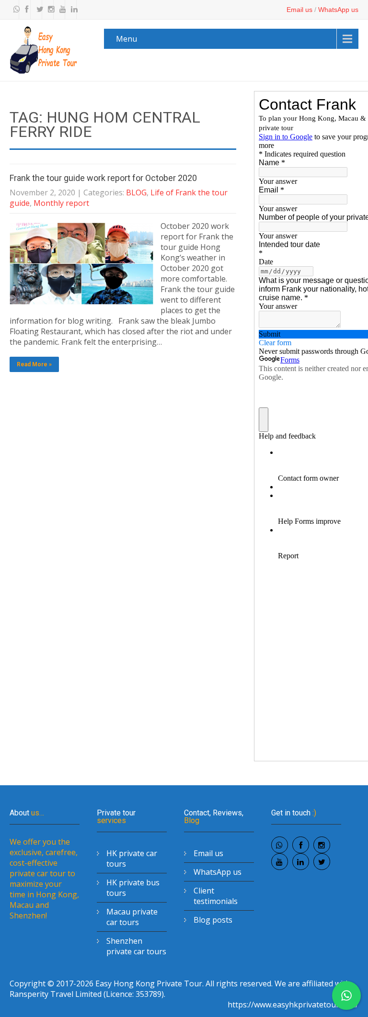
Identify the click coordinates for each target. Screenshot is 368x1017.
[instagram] (49, 9)
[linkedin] (72, 9)
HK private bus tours (133, 887)
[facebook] (26, 9)
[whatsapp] (14, 9)
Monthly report (61, 203)
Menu (126, 39)
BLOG (136, 192)
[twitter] (37, 9)
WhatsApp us (338, 9)
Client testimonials (216, 895)
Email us (299, 9)
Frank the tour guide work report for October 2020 (103, 178)
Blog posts (213, 920)
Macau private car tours (132, 916)
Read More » (34, 364)
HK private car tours (131, 858)
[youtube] (60, 9)
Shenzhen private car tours (136, 946)
